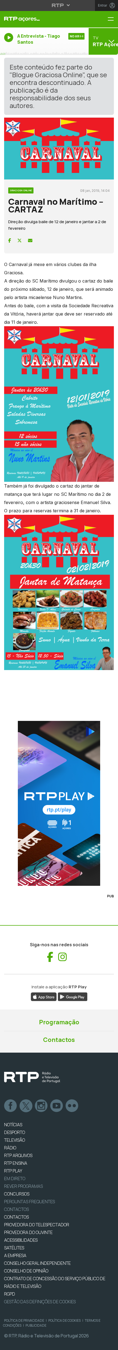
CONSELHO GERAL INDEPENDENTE (37, 1263)
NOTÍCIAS (13, 1125)
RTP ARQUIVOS (18, 1155)
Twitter (26, 1106)
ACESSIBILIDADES (21, 1240)
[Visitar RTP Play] (59, 803)
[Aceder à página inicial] (39, 19)
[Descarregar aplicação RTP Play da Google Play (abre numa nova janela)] (73, 996)
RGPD (9, 1294)
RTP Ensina (15, 1163)
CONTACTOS (16, 1217)
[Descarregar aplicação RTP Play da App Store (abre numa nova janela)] (44, 996)
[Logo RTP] (32, 1077)
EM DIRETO (14, 1178)
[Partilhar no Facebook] (9, 240)
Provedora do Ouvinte (28, 1232)
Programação (59, 1022)
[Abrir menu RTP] (59, 5)
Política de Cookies (64, 1320)
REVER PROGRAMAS (23, 1186)
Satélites (14, 1248)
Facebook (10, 1106)
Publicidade (36, 1325)
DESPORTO (14, 1132)
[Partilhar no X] (19, 240)
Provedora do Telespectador (36, 1225)
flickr (72, 1106)
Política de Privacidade (24, 1320)
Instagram (41, 1106)
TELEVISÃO (14, 1140)
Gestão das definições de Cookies (40, 1302)
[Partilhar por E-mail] (30, 240)
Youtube (56, 1106)
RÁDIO (10, 1148)
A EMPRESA (15, 1255)
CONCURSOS (16, 1194)
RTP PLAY (13, 1171)
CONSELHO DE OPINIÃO (26, 1271)
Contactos (59, 1040)
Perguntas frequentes (29, 1202)
